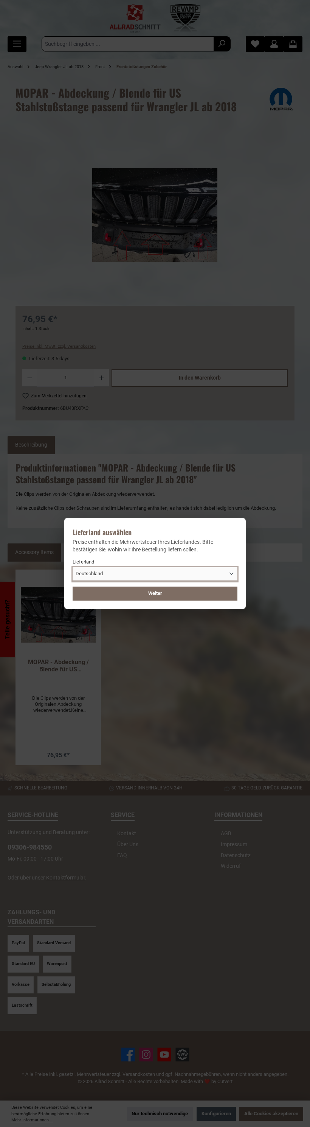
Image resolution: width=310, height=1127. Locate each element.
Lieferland (83, 562)
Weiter (155, 593)
